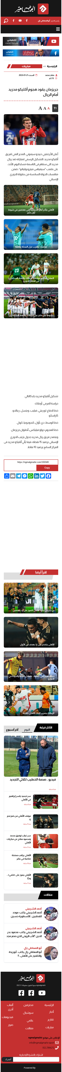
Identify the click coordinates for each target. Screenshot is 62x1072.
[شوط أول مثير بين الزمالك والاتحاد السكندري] (31, 303)
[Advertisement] (31, 358)
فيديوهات (7, 1017)
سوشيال (28, 1012)
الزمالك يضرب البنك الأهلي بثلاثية (38, 713)
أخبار (51, 1011)
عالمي (30, 1020)
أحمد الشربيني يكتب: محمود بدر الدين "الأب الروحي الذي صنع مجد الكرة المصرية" (24, 934)
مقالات (48, 894)
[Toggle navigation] (58, 29)
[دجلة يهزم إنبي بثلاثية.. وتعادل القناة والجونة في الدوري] (31, 666)
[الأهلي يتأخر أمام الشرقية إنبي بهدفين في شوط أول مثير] (31, 200)
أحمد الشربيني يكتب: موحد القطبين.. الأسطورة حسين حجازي (26, 914)
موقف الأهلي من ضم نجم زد (19, 818)
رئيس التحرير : (48, 21)
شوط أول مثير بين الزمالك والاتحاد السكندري (31, 315)
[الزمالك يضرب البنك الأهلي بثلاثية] (31, 700)
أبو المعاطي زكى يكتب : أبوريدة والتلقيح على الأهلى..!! (25, 954)
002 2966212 (48, 1048)
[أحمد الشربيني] (51, 914)
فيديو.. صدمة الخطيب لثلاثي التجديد (33, 779)
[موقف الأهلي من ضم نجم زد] (45, 821)
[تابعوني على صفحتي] (31, 53)
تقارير (50, 1019)
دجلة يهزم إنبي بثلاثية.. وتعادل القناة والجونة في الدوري (31, 677)
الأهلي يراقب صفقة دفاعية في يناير (21, 857)
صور (10, 1024)
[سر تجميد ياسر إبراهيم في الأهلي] (45, 802)
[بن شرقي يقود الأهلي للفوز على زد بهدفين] (31, 598)
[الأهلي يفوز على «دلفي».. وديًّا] (45, 880)
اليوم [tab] (27, 729)
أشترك (8, 1059)
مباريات (26, 66)
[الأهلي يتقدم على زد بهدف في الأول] (31, 632)
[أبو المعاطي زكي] (51, 953)
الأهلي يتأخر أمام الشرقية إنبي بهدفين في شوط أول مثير (31, 211)
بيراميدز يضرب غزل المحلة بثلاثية (31, 246)
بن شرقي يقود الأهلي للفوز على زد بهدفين (33, 610)
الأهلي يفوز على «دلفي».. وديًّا (19, 877)
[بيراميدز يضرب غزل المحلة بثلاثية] (31, 234)
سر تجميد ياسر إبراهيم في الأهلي (20, 798)
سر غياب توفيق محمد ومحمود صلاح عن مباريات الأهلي (19, 839)
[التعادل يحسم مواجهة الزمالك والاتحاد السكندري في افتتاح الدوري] (31, 268)
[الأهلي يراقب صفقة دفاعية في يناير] (45, 861)
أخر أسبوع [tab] (12, 729)
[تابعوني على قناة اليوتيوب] (31, 41)
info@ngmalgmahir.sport (41, 1043)
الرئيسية (52, 66)
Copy (47, 468)
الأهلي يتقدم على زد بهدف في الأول (37, 644)
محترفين (28, 1005)
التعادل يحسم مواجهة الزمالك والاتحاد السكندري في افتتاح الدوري (31, 279)
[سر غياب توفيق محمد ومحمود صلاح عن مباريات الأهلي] (45, 841)
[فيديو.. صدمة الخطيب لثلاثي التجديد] (31, 756)
